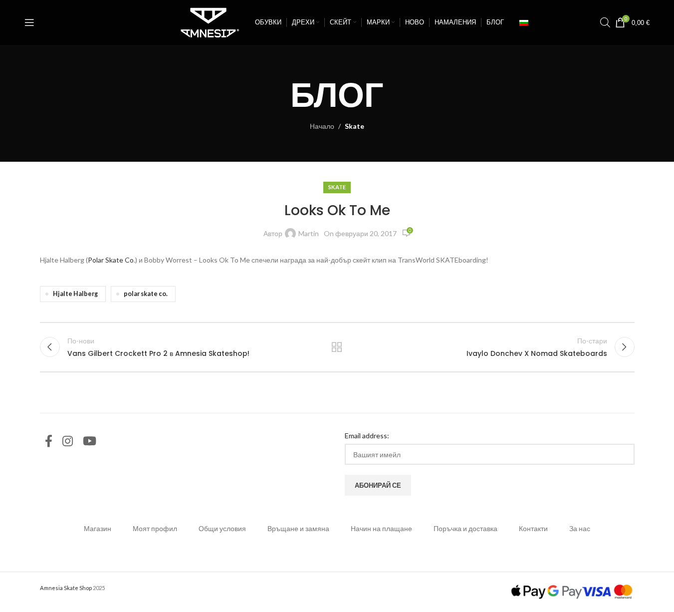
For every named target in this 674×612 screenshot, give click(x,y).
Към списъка (337, 347)
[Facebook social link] (48, 441)
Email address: (367, 435)
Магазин (97, 528)
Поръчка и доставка (465, 528)
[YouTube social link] (89, 441)
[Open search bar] (605, 22)
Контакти (533, 528)
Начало (322, 126)
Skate (354, 126)
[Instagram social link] (67, 441)
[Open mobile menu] (29, 22)
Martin (308, 233)
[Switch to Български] (523, 22)
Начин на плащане (381, 528)
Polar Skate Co (111, 260)
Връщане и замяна (298, 528)
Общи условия (222, 528)
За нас (579, 528)
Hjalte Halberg (75, 294)
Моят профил (155, 528)
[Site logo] (207, 21)
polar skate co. (146, 294)
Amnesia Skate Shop (66, 588)
